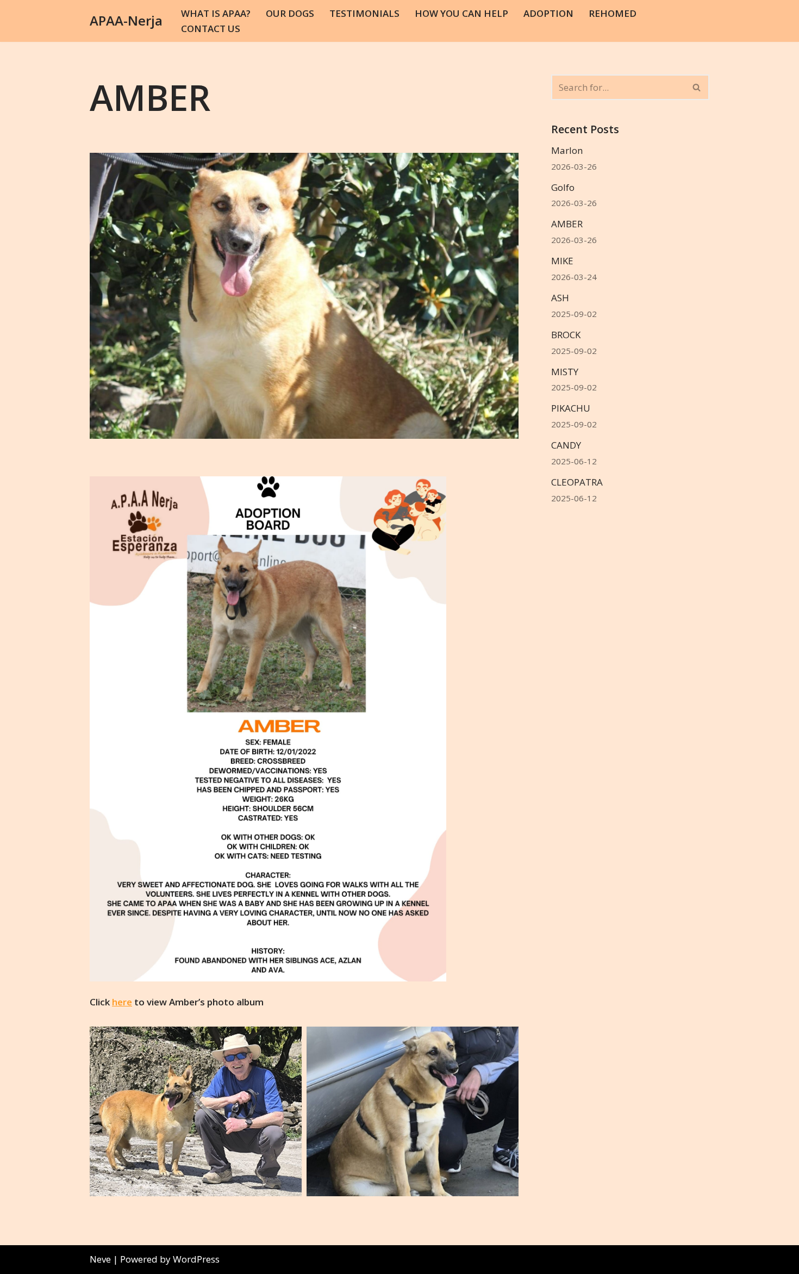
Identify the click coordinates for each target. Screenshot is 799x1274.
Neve (100, 1259)
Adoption (548, 13)
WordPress (196, 1259)
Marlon (567, 150)
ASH (560, 297)
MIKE (562, 260)
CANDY (566, 445)
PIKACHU (570, 408)
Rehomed (612, 13)
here (122, 1002)
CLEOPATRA (577, 482)
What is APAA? (216, 13)
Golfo (563, 187)
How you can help (461, 13)
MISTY (564, 371)
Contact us (210, 28)
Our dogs (290, 13)
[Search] (697, 87)
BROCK (565, 334)
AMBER (567, 223)
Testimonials (364, 13)
